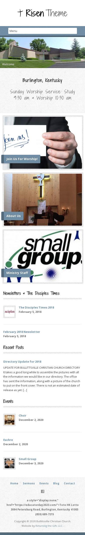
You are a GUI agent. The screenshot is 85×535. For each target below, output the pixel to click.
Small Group (27, 459)
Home (14, 483)
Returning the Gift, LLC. (49, 525)
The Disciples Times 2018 (36, 307)
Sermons (29, 483)
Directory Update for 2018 (22, 361)
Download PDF (47, 312)
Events (44, 483)
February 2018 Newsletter (21, 332)
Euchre (8, 440)
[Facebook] (42, 491)
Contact (69, 483)
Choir (22, 415)
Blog (56, 483)
